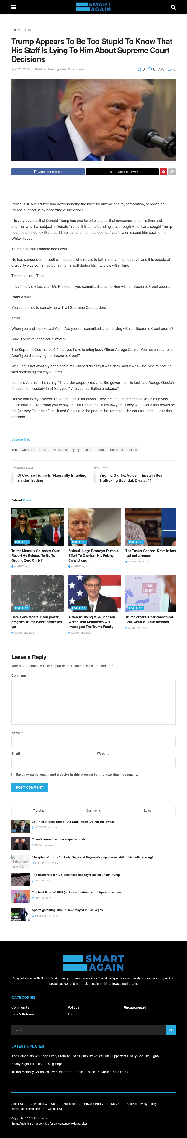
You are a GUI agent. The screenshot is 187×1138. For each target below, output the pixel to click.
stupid (100, 450)
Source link (20, 439)
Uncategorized (135, 1007)
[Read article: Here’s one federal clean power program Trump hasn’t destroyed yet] (37, 593)
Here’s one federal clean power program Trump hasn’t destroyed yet (36, 621)
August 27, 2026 (80, 632)
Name (17, 733)
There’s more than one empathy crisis (59, 839)
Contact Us (55, 1108)
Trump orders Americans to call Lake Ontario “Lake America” (149, 619)
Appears (28, 450)
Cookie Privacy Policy (142, 1103)
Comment (20, 675)
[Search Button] (173, 7)
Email (17, 753)
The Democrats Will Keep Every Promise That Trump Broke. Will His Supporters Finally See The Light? (85, 1056)
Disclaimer (69, 1103)
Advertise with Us (43, 1103)
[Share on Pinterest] (163, 171)
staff (88, 450)
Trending (75, 1014)
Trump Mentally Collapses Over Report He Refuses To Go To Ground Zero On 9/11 (35, 555)
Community (20, 1007)
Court (43, 450)
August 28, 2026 (23, 566)
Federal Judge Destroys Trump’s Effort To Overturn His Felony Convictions (93, 555)
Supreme (116, 450)
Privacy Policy (93, 1103)
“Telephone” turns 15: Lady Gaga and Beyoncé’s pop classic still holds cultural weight (93, 857)
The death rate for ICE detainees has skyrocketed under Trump (76, 874)
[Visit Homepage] (93, 6)
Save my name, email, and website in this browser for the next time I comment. (77, 774)
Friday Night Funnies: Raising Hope (37, 1063)
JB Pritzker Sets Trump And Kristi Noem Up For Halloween (73, 821)
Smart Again (41, 1118)
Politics (27, 29)
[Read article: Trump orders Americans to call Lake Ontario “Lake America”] (151, 593)
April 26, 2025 (20, 69)
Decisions (60, 450)
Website (103, 753)
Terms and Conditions (25, 1108)
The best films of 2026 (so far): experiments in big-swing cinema (77, 892)
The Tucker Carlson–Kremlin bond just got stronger (151, 553)
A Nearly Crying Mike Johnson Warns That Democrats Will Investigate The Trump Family (91, 621)
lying (75, 450)
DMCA (115, 1103)
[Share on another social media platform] (172, 171)
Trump (132, 450)
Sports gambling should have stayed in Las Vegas (67, 910)
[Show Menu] (13, 7)
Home (15, 29)
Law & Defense (23, 1014)
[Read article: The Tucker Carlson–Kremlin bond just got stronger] (151, 527)
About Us (17, 1103)
